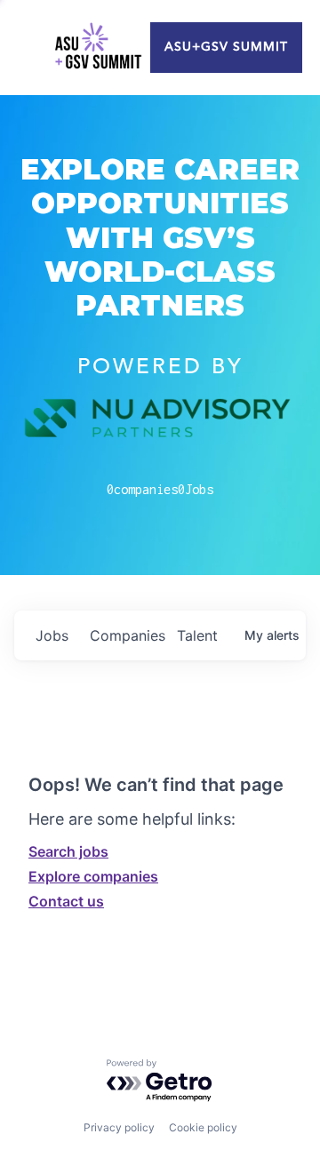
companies (126, 635)
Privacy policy (119, 1127)
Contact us (66, 901)
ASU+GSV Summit (226, 47)
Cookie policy (203, 1127)
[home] (97, 48)
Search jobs (68, 851)
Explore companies (93, 876)
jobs (52, 635)
